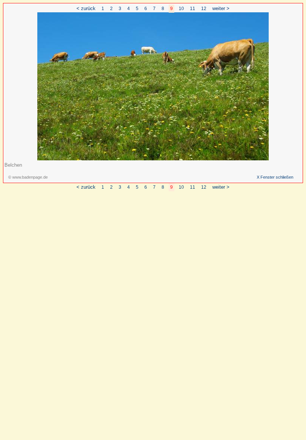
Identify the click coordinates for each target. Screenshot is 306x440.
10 (181, 8)
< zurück (86, 8)
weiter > (221, 8)
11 (192, 8)
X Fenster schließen (275, 177)
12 (203, 8)
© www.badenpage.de (28, 177)
